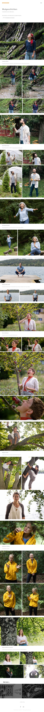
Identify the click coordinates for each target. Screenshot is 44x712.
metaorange (5, 3)
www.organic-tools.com (17, 147)
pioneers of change (10, 17)
